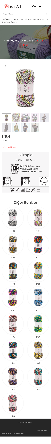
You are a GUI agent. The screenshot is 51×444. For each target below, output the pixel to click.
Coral (24, 19)
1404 (13, 284)
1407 (38, 310)
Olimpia (26, 40)
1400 (13, 231)
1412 (13, 389)
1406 (13, 310)
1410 (13, 363)
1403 (38, 257)
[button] (5, 66)
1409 (38, 337)
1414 (13, 416)
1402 (13, 257)
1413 (38, 389)
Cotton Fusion (33, 19)
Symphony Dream (9, 22)
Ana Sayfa (10, 40)
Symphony (43, 19)
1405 (38, 284)
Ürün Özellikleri (9, 147)
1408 (13, 337)
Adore (19, 19)
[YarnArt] (12, 6)
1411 (38, 363)
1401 (38, 231)
